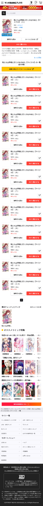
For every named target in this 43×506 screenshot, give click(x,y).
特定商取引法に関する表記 (18, 467)
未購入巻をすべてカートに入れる (20, 69)
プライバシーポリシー (33, 467)
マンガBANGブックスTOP (8, 420)
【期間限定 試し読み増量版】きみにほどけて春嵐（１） (7, 354)
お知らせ (3, 442)
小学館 (21, 27)
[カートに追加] (39, 84)
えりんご (20, 25)
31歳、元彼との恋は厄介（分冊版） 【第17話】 (30, 376)
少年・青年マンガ (28, 420)
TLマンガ (25, 424)
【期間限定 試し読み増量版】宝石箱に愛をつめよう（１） (30, 354)
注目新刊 (3, 433)
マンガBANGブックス (7, 409)
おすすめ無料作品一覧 (29, 433)
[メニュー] (2, 3)
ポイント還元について (29, 447)
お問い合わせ (26, 455)
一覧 (38, 335)
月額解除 (25, 451)
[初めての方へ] (31, 3)
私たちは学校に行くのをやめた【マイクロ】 (7, 326)
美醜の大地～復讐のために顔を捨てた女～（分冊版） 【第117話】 (7, 376)
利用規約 (3, 455)
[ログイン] (36, 3)
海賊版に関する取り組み (21, 469)
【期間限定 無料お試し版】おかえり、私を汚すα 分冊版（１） (18, 399)
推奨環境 (3, 460)
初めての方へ (5, 447)
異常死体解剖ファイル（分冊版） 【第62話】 (18, 376)
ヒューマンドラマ (20, 409)
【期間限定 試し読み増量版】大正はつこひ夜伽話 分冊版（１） (30, 399)
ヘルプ (25, 442)
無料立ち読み (11, 39)
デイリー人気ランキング (30, 429)
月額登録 (3, 451)
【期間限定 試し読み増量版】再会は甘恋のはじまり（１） (18, 354)
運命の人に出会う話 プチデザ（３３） (7, 399)
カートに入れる (30, 39)
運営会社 (6, 467)
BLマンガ (4, 429)
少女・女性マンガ (6, 424)
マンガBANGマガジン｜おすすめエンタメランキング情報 (20, 471)
